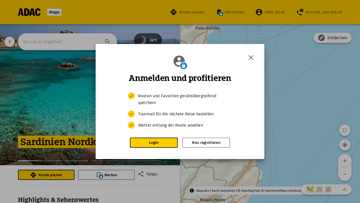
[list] (180, 110)
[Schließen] (251, 57)
